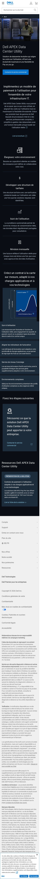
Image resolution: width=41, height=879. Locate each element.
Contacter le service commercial (14, 444)
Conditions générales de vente (13, 596)
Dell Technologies (8, 577)
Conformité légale (8, 623)
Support (5, 527)
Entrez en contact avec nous (12, 533)
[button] (31, 3)
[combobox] (20, 10)
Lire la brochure (18, 136)
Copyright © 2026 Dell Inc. (12, 591)
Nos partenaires (8, 562)
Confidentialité (7, 601)
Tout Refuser (23, 876)
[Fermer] (37, 854)
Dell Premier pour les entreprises (14, 582)
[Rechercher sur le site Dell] (35, 10)
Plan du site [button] (6, 538)
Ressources (6, 568)
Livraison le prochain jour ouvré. (16, 803)
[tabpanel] (19, 492)
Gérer (3, 876)
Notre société (7, 557)
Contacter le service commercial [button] (15, 72)
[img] (20, 305)
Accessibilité (6, 628)
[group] (19, 489)
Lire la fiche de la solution (14, 502)
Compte (5, 522)
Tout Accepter (34, 876)
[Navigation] (3, 3)
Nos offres (6, 552)
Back (5, 17)
